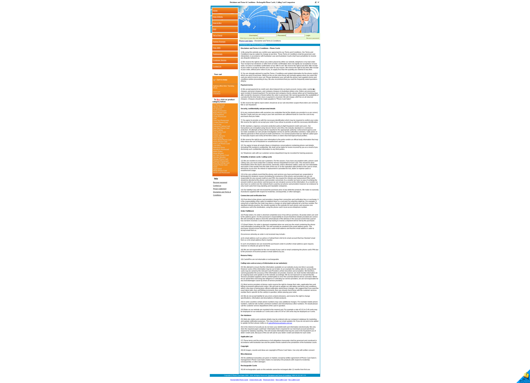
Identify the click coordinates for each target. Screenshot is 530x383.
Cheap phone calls (255, 380)
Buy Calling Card (294, 380)
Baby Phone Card (219, 113)
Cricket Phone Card (220, 122)
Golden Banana (219, 136)
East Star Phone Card (221, 128)
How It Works (218, 17)
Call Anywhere (218, 115)
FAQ (214, 29)
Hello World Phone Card (222, 140)
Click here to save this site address (252, 38)
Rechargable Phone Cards (239, 380)
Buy (218, 100)
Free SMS (216, 48)
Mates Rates (217, 151)
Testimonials (217, 54)
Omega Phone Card (220, 159)
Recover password (220, 182)
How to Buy (217, 23)
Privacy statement (219, 189)
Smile (215, 167)
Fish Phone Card (219, 132)
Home (215, 11)
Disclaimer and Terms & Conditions (279, 375)
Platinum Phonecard (220, 161)
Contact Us (217, 66)
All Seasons (217, 109)
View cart (216, 92)
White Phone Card (220, 171)
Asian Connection (219, 111)
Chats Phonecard (219, 117)
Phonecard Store (268, 380)
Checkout (216, 94)
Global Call (217, 134)
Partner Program (219, 42)
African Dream (218, 107)
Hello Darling (218, 138)
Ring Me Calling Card (221, 163)
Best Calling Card (281, 380)
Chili (215, 119)
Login (308, 35)
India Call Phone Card (221, 144)
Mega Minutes (218, 153)
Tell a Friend (217, 35)
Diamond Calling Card (221, 126)
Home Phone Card (220, 142)
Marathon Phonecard (221, 149)
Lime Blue (217, 146)
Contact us (217, 186)
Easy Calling (218, 130)
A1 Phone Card (219, 105)
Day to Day (217, 124)
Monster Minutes (219, 157)
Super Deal (217, 169)
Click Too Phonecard (221, 120)
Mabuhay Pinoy (219, 148)
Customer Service (219, 60)
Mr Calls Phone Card (221, 155)
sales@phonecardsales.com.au (280, 323)
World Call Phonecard (221, 173)
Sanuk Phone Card (220, 165)
